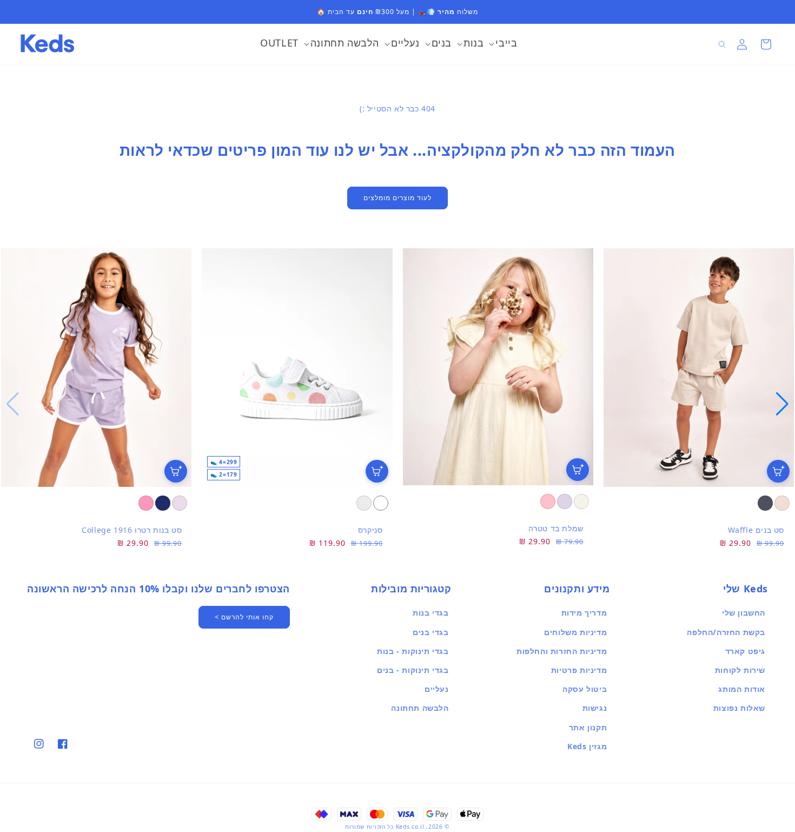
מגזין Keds (587, 746)
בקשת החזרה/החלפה (726, 632)
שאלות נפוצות (739, 708)
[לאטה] (782, 503)
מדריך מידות (584, 613)
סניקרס (370, 530)
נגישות (594, 708)
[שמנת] (581, 501)
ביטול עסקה (584, 689)
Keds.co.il (410, 826)
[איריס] (565, 501)
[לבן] (381, 503)
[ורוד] (548, 501)
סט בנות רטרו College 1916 (132, 530)
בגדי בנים (430, 632)
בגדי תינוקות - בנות (412, 651)
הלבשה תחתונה (419, 708)
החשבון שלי (743, 613)
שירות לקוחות (740, 670)
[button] (503, 44)
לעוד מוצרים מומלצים (397, 197)
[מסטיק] (146, 503)
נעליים (437, 689)
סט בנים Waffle (756, 530)
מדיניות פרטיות (579, 670)
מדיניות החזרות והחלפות (561, 651)
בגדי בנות (430, 613)
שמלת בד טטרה (556, 528)
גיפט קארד (745, 651)
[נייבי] (163, 503)
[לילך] (180, 503)
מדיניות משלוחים (575, 632)
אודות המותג (741, 689)
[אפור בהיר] (364, 503)
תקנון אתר (588, 727)
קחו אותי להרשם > (244, 617)
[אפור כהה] (765, 503)
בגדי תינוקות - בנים (412, 670)
